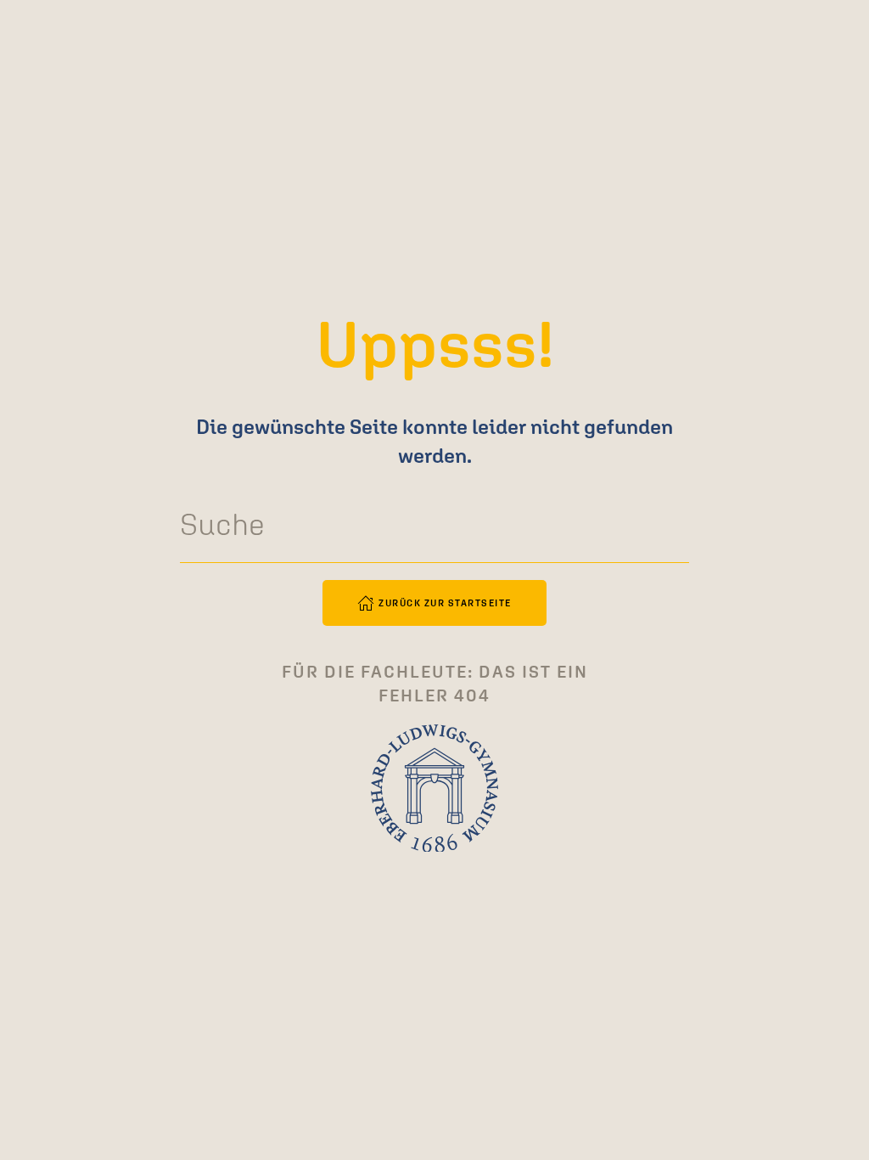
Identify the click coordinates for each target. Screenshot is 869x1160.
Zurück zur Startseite (445, 603)
